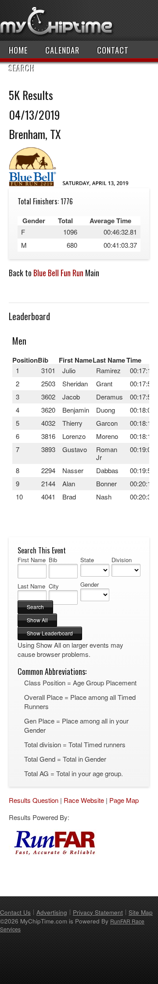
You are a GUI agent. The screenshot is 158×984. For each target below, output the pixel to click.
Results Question (33, 800)
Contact (113, 50)
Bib (53, 560)
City (54, 586)
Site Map (141, 912)
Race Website (84, 800)
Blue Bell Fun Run (58, 272)
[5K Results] (71, 183)
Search (22, 68)
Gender (89, 584)
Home (18, 50)
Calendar (62, 50)
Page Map (124, 800)
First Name (32, 560)
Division (121, 560)
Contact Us (15, 912)
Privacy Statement (98, 912)
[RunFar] (53, 853)
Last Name (31, 586)
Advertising (51, 912)
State (87, 560)
